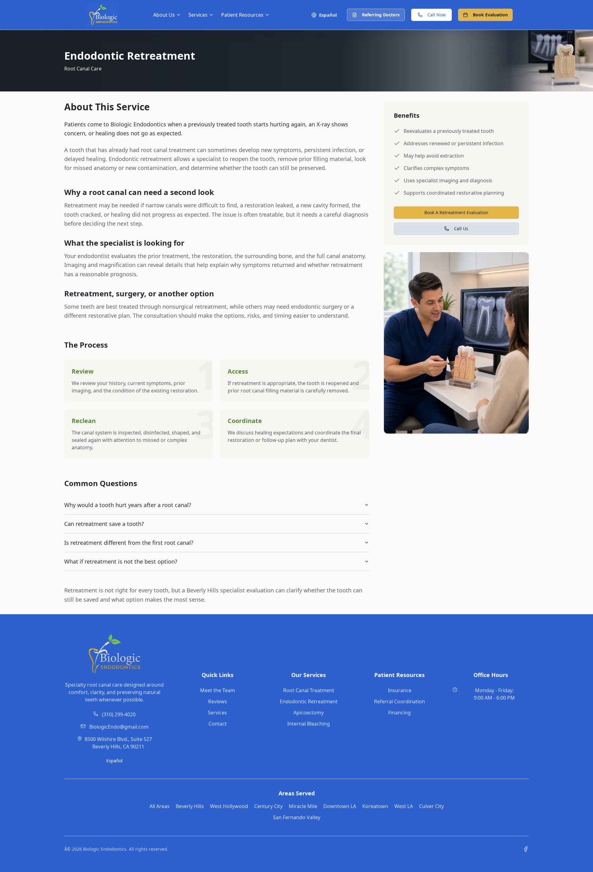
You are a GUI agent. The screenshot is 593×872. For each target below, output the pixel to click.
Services (217, 712)
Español (114, 761)
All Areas (159, 806)
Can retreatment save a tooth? (104, 523)
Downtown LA (339, 806)
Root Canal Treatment (308, 690)
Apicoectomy (308, 712)
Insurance (399, 690)
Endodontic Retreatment (309, 701)
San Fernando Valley (296, 817)
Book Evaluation (490, 15)
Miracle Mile (303, 806)
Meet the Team (217, 690)
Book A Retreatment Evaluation (456, 212)
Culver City (431, 806)
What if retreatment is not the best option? (120, 561)
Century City (268, 806)
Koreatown (375, 806)
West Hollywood (229, 806)
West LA (403, 806)
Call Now (436, 15)
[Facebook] (526, 849)
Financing (399, 712)
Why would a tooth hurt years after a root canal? (127, 505)
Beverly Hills (190, 806)
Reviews (217, 701)
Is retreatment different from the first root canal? (128, 542)
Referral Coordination (399, 701)
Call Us (461, 228)
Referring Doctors (381, 15)
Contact (217, 723)
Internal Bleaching (308, 723)
